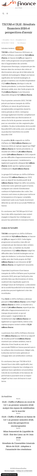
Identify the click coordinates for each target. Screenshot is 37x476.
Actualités (6, 40)
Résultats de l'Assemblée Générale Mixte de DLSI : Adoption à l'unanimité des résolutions (18, 446)
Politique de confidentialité (24, 471)
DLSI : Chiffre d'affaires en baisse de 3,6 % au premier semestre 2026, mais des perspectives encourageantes (18, 421)
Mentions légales (10, 471)
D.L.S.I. (12, 40)
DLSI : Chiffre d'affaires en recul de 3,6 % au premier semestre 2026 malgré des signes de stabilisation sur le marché (18, 406)
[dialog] (9, 474)
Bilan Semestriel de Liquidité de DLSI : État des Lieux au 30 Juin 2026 (18, 434)
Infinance (23, 43)
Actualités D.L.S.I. (21, 40)
